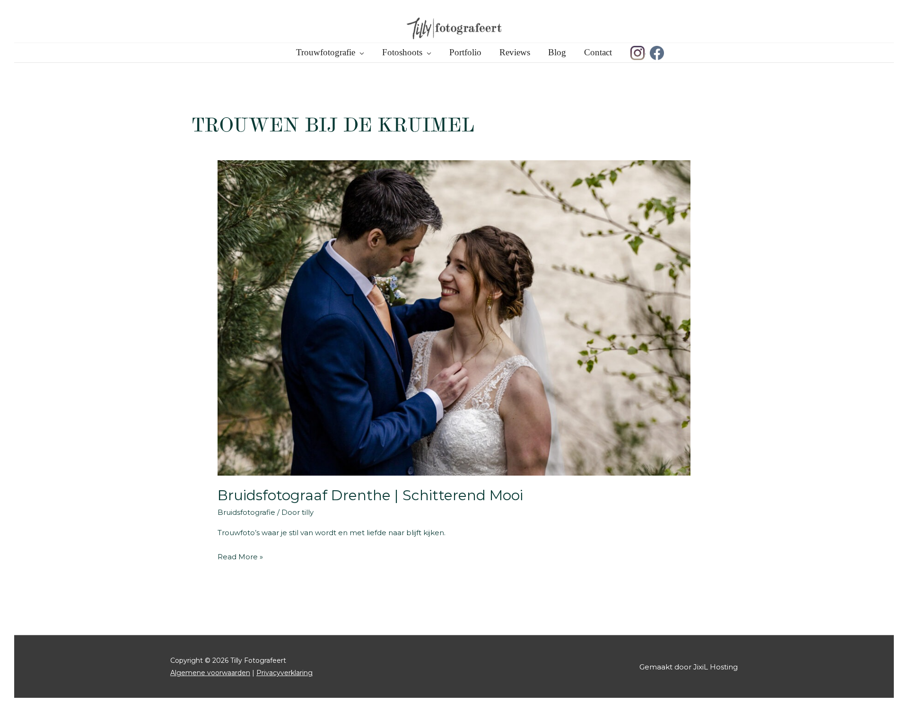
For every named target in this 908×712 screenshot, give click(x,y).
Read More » (240, 558)
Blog (557, 52)
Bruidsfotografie (246, 512)
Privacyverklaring (284, 673)
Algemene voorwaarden (210, 673)
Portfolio (465, 52)
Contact (598, 52)
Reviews (514, 52)
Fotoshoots (402, 52)
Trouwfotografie (325, 52)
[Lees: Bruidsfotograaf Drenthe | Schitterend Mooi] (454, 317)
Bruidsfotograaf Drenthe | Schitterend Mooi (370, 495)
